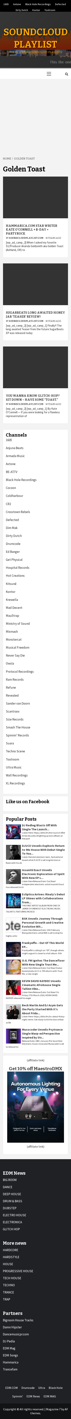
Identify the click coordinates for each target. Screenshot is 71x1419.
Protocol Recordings (20, 671)
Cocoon (11, 488)
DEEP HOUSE (12, 1194)
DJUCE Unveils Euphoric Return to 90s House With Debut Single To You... (43, 850)
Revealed (12, 695)
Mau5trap (12, 616)
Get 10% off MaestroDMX (35, 1068)
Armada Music (15, 456)
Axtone (17, 3)
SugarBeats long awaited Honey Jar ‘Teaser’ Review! (35, 314)
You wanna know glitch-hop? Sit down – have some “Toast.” (33, 398)
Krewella (12, 600)
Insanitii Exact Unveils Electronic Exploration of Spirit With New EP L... (43, 874)
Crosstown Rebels (18, 512)
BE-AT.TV (11, 472)
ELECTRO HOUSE (14, 1215)
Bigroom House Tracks (18, 1320)
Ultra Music (14, 767)
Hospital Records (17, 568)
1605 (6, 3)
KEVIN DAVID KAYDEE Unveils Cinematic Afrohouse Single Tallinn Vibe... (41, 985)
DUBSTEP (9, 1208)
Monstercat (14, 639)
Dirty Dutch (22, 9)
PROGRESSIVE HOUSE (18, 1271)
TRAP (6, 1299)
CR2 (8, 504)
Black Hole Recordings (38, 3)
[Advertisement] (35, 116)
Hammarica (10, 1362)
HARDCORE (10, 1250)
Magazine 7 (53, 1409)
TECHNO (9, 1285)
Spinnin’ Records (17, 735)
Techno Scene (15, 751)
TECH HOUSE (12, 1278)
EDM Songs (10, 1355)
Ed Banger (13, 552)
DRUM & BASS (12, 1201)
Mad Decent (14, 608)
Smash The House (18, 727)
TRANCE (8, 1292)
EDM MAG (50, 1396)
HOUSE (8, 1264)
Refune (11, 687)
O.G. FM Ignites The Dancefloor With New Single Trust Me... (43, 962)
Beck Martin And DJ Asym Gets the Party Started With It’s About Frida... (42, 1009)
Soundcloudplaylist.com (26, 238)
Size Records (14, 719)
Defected (60, 3)
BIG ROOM (10, 1180)
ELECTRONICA (12, 1222)
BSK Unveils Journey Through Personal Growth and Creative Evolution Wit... (42, 922)
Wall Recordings (17, 775)
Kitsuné (11, 584)
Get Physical (14, 560)
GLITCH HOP (11, 1229)
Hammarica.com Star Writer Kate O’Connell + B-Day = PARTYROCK (31, 230)
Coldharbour (14, 496)
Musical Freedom (17, 647)
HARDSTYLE (11, 1257)
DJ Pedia (9, 1341)
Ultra (41, 1388)
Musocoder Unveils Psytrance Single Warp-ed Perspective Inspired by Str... (42, 1033)
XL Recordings (15, 783)
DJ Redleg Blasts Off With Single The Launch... (39, 827)
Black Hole (56, 1388)
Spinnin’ (17, 1396)
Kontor (36, 9)
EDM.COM (11, 1388)
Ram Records (15, 679)
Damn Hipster (12, 1327)
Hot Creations (15, 576)
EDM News (33, 1396)
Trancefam (10, 1369)
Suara (10, 743)
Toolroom (49, 9)
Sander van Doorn (18, 703)
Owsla (10, 663)
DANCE (7, 1187)
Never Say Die (15, 655)
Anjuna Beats (14, 448)
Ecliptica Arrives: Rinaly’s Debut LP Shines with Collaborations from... (43, 898)
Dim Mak (12, 528)
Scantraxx (13, 711)
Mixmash (12, 631)
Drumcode (13, 544)
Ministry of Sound (18, 624)
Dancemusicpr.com (16, 1334)
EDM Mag (9, 1348)
